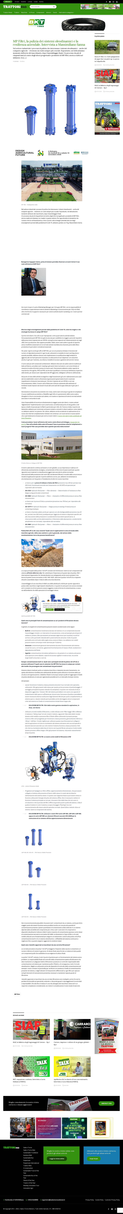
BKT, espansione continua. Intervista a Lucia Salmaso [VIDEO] (29, 1080)
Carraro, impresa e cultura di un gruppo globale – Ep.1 (72, 1043)
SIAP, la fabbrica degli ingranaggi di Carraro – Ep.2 (107, 86)
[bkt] (61, 23)
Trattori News (7, 12)
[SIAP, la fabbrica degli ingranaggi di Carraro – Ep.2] (107, 76)
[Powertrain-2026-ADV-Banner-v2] (22, 1128)
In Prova (31, 12)
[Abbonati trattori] (100, 1128)
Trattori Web (27, 1166)
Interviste (112, 91)
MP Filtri (17, 994)
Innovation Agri (28, 1188)
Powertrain (26, 1160)
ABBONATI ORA (106, 1103)
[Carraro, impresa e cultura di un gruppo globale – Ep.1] (72, 1029)
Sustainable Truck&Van (30, 1153)
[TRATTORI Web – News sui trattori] (15, 6)
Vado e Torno (27, 1147)
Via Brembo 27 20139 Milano (14, 1200)
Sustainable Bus (28, 1158)
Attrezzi (48, 12)
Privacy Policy (90, 1200)
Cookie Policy (99, 1200)
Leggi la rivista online (57, 1159)
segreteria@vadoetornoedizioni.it (53, 1200)
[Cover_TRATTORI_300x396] (107, 118)
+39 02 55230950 (32, 1200)
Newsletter (23, 1)
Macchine (24, 12)
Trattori (16, 12)
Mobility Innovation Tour (31, 1185)
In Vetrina (107, 65)
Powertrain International (31, 1163)
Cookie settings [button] (59, 609)
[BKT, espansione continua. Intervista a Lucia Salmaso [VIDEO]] (31, 1066)
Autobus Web (27, 1155)
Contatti (36, 1)
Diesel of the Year (28, 1180)
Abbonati (7, 1)
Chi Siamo (17, 1)
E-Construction (28, 1168)
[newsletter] (74, 1128)
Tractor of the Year (29, 1183)
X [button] (79, 603)
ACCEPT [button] (50, 609)
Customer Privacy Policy (112, 1200)
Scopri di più (94, 1159)
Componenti (40, 12)
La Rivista (30, 1)
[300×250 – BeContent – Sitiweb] (48, 1128)
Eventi (55, 12)
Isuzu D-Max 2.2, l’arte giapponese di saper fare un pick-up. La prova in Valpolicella (107, 59)
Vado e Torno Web (29, 1150)
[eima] (52, 153)
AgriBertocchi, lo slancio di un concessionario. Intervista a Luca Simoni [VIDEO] (71, 1080)
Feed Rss (41, 1)
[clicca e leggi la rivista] (100, 6)
